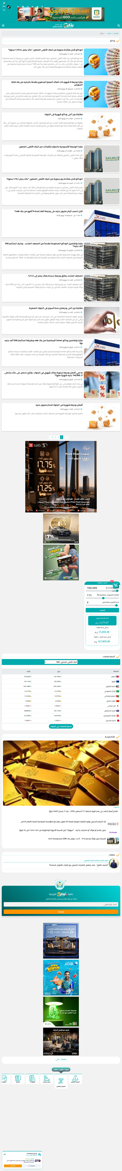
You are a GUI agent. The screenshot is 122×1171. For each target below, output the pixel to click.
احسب (102, 610)
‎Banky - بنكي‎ (61, 1059)
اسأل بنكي (13, 1166)
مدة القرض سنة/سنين (103, 602)
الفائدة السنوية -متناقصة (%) (103, 595)
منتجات (109, 33)
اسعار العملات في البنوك (61, 726)
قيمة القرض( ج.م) (103, 587)
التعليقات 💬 (31, 1166)
